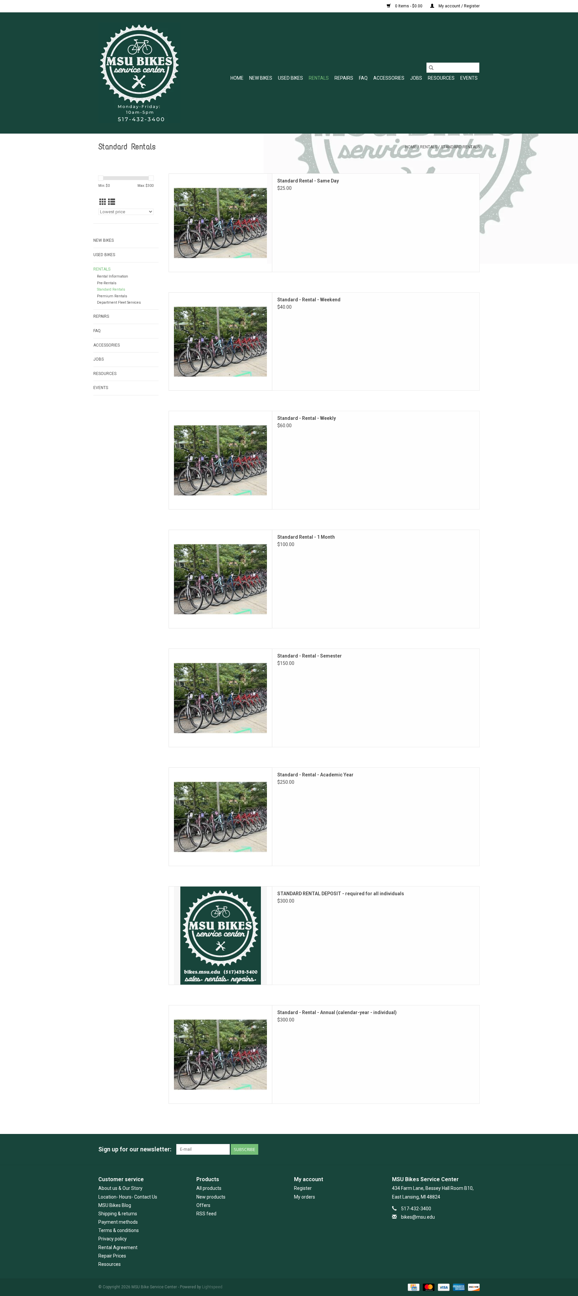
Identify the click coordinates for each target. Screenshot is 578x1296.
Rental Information (112, 276)
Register (303, 1188)
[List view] (111, 202)
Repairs (343, 78)
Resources (441, 78)
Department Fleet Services (119, 302)
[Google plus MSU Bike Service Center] (451, 1149)
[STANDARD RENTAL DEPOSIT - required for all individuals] (220, 936)
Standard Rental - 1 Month (306, 537)
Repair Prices (112, 1256)
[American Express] (458, 1287)
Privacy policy (112, 1238)
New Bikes (260, 78)
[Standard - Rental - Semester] (220, 698)
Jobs (416, 78)
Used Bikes (290, 78)
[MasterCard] (428, 1287)
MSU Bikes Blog (114, 1205)
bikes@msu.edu (418, 1217)
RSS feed (206, 1213)
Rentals (319, 78)
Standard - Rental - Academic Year (315, 774)
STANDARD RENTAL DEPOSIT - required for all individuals (340, 893)
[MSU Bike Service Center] (139, 72)
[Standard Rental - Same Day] (220, 223)
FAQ (363, 78)
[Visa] (443, 1287)
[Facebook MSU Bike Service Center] (439, 1149)
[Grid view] (102, 202)
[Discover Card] (473, 1287)
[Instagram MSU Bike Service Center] (474, 1149)
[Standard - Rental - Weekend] (220, 342)
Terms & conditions (118, 1230)
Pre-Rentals (106, 283)
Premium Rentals (112, 296)
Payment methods (118, 1222)
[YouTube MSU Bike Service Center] (462, 1149)
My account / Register (459, 6)
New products (210, 1197)
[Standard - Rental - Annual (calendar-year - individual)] (220, 1054)
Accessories (388, 78)
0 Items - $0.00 (408, 6)
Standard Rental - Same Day (308, 180)
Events (469, 78)
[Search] (431, 67)
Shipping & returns (117, 1213)
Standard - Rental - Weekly (306, 418)
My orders (304, 1197)
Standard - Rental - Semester (309, 656)
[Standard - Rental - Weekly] (220, 460)
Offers (203, 1205)
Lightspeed (212, 1287)
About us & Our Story (120, 1188)
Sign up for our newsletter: (134, 1149)
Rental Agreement (117, 1247)
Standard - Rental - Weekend (309, 299)
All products (208, 1188)
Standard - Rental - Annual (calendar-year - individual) (337, 1012)
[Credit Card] (412, 1287)
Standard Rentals (460, 147)
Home (237, 78)
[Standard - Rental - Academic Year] (220, 817)
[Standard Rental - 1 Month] (220, 579)
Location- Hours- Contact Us (127, 1197)
